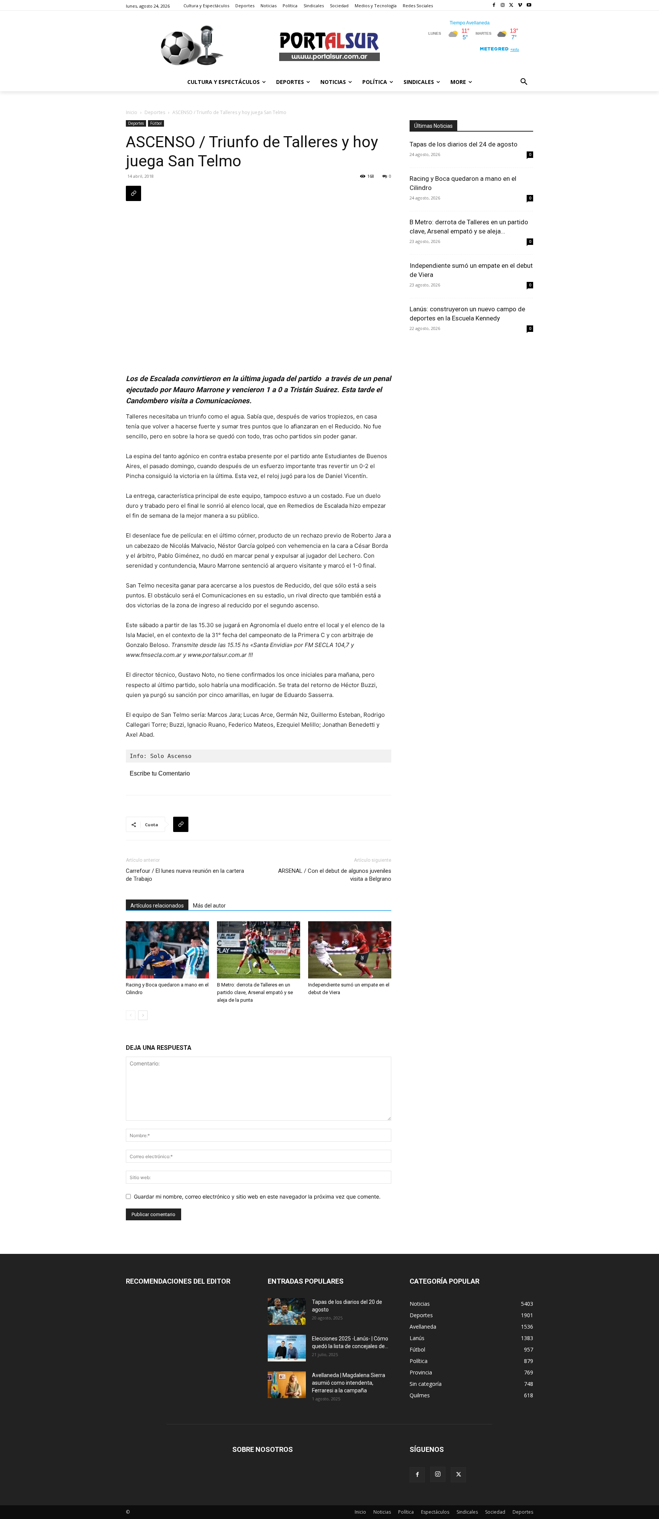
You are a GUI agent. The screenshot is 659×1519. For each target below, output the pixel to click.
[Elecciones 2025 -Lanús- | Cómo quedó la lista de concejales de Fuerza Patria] (287, 1348)
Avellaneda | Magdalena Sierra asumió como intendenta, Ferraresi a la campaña (348, 1382)
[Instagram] (502, 5)
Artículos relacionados (157, 906)
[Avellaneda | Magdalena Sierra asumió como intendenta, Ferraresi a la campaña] (287, 1384)
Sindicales (467, 1512)
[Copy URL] (133, 193)
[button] (524, 82)
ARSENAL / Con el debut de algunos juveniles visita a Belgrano (334, 874)
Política (406, 1512)
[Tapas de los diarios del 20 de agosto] (287, 1311)
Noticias (382, 1512)
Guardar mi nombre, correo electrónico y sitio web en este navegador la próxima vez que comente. (257, 1196)
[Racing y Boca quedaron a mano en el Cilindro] (167, 949)
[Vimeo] (520, 5)
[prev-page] (130, 1015)
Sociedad (495, 1512)
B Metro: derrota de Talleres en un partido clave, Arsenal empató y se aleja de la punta (255, 992)
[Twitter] (511, 5)
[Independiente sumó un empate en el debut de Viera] (349, 949)
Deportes (155, 112)
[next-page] (143, 1015)
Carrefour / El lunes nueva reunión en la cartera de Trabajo (185, 874)
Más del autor (209, 906)
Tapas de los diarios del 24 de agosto (464, 144)
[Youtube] (528, 5)
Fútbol (156, 123)
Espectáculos (435, 1512)
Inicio (131, 112)
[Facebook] (494, 5)
